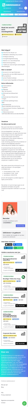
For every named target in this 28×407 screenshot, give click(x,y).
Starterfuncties (21, 11)
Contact (3, 402)
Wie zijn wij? (4, 385)
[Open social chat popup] (24, 403)
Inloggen (8, 14)
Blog (2, 387)
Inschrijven (21, 14)
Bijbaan (21, 8)
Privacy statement (6, 395)
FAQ (2, 392)
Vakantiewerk (7, 11)
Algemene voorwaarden (7, 400)
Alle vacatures (7, 8)
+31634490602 (7, 222)
